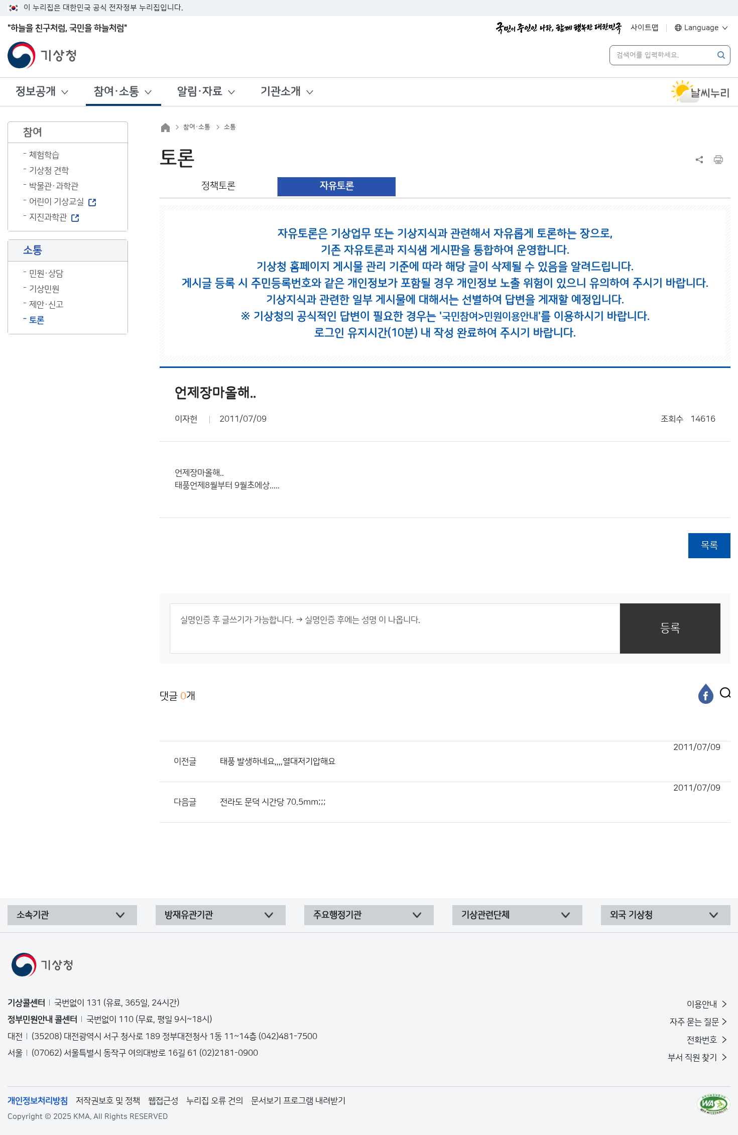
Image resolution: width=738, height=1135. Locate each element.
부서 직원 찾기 (693, 1057)
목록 (709, 545)
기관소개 (281, 91)
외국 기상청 (631, 915)
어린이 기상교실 (56, 201)
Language (701, 28)
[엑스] (722, 694)
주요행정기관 (337, 915)
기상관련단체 (485, 915)
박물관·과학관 (53, 186)
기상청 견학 (49, 170)
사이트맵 (645, 28)
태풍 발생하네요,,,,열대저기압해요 (470, 754)
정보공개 (36, 91)
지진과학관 (48, 217)
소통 (230, 127)
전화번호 (703, 1040)
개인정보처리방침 (38, 1100)
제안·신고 (46, 304)
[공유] (699, 159)
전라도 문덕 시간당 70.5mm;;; (470, 795)
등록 (670, 628)
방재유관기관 (189, 915)
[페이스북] (705, 694)
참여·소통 (116, 91)
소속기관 (33, 915)
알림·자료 (199, 91)
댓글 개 (177, 696)
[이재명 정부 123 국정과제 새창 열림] (559, 28)
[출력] (718, 159)
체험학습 (44, 155)
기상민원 (44, 289)
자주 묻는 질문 (694, 1022)
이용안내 (703, 1004)
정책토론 (218, 186)
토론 (36, 320)
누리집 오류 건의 (214, 1100)
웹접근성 (163, 1100)
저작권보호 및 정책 (108, 1100)
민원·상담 (46, 273)
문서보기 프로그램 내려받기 (298, 1100)
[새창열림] (700, 92)
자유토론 (337, 186)
